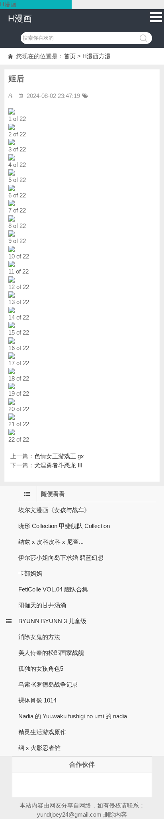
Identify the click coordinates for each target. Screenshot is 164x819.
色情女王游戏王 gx (59, 456)
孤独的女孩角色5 (40, 668)
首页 (70, 56)
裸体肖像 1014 (37, 700)
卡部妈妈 (30, 573)
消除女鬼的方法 (39, 636)
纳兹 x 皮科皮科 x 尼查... (51, 541)
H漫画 (20, 18)
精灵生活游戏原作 (42, 732)
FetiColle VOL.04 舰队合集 (53, 589)
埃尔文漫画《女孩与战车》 (54, 510)
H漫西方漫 (96, 56)
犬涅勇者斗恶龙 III (58, 465)
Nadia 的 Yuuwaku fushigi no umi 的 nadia (72, 716)
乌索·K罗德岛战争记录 (48, 684)
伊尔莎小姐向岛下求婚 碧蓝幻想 (60, 557)
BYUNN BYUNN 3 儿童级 (52, 621)
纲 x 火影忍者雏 (39, 747)
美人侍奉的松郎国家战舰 (51, 652)
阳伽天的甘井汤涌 (42, 605)
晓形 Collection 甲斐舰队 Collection (64, 525)
